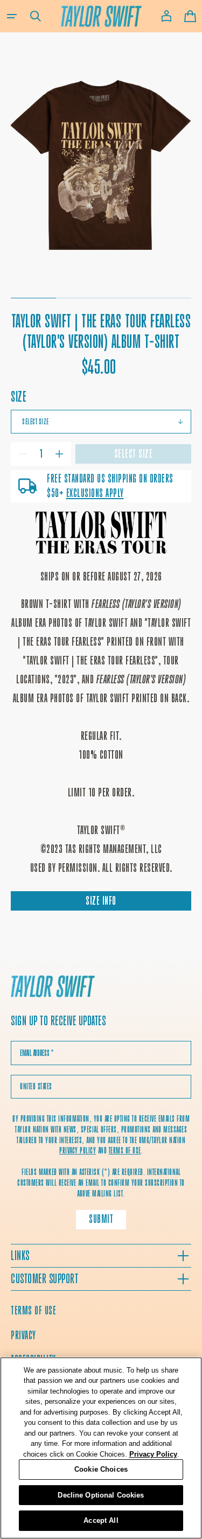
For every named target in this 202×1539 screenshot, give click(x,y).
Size (18, 396)
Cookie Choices (101, 1469)
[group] (101, 163)
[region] (101, 1448)
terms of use (125, 1150)
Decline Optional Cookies (101, 1495)
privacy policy (77, 1150)
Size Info (101, 900)
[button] (12, 16)
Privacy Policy (153, 1454)
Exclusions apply (95, 493)
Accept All (100, 1520)
